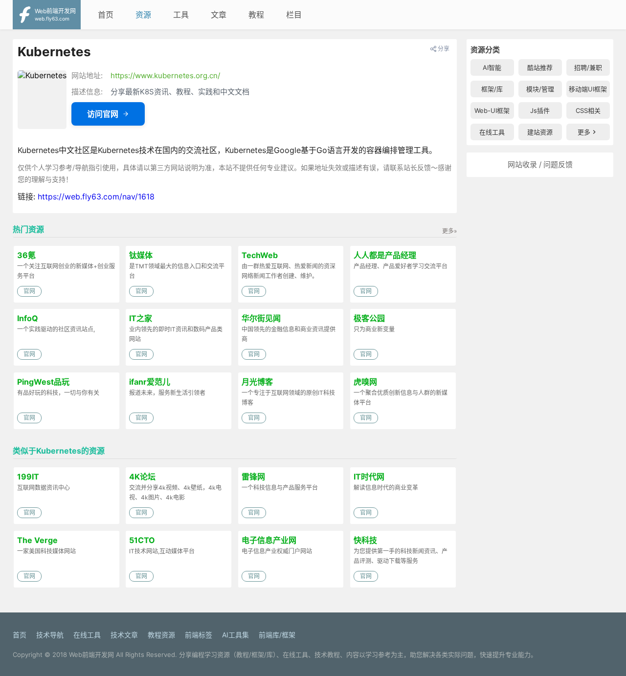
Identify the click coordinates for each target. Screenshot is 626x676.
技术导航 (50, 635)
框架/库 (492, 89)
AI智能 (492, 67)
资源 (143, 15)
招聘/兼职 (588, 67)
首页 (105, 15)
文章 (218, 15)
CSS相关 (588, 110)
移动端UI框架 (588, 89)
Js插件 (540, 110)
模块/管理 (540, 89)
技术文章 (124, 635)
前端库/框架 (277, 635)
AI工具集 (235, 635)
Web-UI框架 (492, 110)
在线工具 (492, 132)
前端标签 (198, 635)
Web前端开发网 (91, 654)
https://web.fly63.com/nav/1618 (96, 196)
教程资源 (161, 635)
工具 (181, 15)
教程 (256, 15)
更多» (449, 231)
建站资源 (540, 132)
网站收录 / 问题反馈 (540, 164)
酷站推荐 (540, 67)
